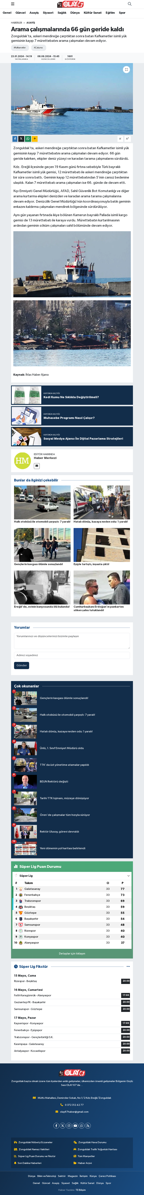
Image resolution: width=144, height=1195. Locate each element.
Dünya (75, 12)
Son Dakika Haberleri (29, 1163)
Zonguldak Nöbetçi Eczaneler (35, 1142)
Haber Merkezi (45, 458)
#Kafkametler (19, 48)
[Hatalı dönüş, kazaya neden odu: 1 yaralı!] (102, 502)
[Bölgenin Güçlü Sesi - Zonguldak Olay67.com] (70, 4)
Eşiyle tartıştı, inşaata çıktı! (91, 564)
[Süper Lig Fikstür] (128, 966)
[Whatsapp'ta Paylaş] (28, 139)
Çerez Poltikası (107, 1176)
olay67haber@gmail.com (74, 1111)
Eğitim (110, 12)
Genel (7, 12)
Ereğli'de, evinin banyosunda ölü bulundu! (42, 606)
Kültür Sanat (93, 12)
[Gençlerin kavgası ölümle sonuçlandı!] (42, 544)
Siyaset (48, 12)
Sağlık (62, 12)
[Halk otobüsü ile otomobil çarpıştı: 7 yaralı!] (42, 502)
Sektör (62, 1176)
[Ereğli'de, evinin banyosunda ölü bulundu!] (42, 587)
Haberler (16, 23)
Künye (93, 1176)
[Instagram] (69, 1126)
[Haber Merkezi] (22, 460)
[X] (63, 1126)
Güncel (20, 12)
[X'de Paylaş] (21, 139)
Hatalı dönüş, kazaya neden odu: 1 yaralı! (101, 521)
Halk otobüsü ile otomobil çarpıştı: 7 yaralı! (42, 521)
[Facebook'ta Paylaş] (14, 139)
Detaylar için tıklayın (72, 953)
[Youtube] (75, 1126)
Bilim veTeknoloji (46, 1176)
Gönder (22, 665)
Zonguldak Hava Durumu (92, 1142)
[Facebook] (56, 1126)
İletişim (84, 1176)
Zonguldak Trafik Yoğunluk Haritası (97, 1149)
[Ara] (129, 4)
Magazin (73, 1176)
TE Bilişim (81, 1190)
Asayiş (34, 12)
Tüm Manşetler (86, 1156)
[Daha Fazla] (35, 139)
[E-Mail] (37, 466)
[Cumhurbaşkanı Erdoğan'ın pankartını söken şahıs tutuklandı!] (102, 587)
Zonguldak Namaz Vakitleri (34, 1149)
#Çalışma (38, 48)
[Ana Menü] (12, 4)
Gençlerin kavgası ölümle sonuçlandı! (38, 564)
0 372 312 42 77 (74, 1105)
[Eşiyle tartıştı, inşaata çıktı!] (102, 544)
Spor (122, 12)
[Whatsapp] (81, 1126)
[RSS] (88, 1126)
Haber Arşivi (85, 1163)
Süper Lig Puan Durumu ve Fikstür (36, 1156)
